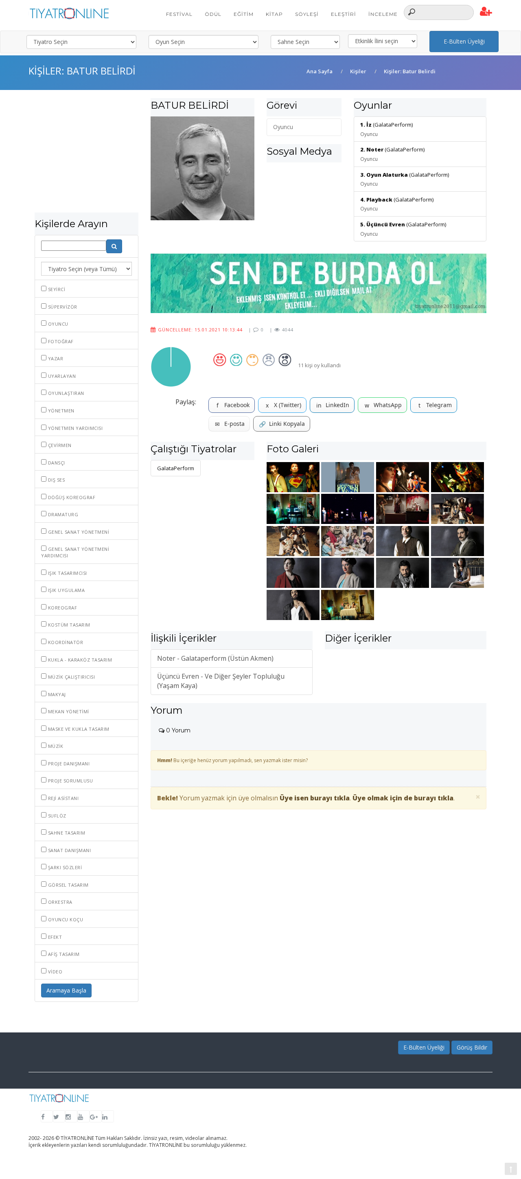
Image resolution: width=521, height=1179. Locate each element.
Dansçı (55, 463)
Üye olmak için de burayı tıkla (402, 797)
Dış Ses (55, 480)
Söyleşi (307, 14)
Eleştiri (343, 14)
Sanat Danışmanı (68, 850)
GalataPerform (175, 468)
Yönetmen (60, 411)
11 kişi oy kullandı (319, 365)
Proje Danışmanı (68, 763)
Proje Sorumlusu (69, 781)
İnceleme (383, 14)
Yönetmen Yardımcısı (74, 428)
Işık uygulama (65, 590)
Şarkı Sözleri (64, 867)
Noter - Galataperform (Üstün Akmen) (215, 658)
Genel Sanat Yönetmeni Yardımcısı (75, 552)
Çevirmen (59, 445)
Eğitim (244, 14)
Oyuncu (57, 324)
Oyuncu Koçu (64, 919)
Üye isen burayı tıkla (315, 797)
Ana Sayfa (319, 71)
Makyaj (56, 694)
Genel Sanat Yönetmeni (77, 532)
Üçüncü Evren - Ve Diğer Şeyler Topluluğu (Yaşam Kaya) (221, 681)
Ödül (213, 14)
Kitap (274, 14)
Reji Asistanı (62, 798)
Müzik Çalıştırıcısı (70, 677)
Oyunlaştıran (65, 393)
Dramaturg (62, 514)
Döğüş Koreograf (70, 497)
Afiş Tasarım (63, 954)
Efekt (54, 937)
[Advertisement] (86, 155)
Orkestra (59, 902)
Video (54, 972)
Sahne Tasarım (65, 833)
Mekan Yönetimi (67, 711)
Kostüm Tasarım (68, 625)
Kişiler (358, 71)
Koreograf (61, 608)
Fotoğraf (60, 341)
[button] (486, 12)
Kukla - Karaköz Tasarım (79, 660)
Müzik (54, 746)
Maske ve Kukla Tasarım (77, 729)
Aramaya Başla (66, 990)
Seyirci (55, 289)
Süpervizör (61, 307)
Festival (179, 14)
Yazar (54, 358)
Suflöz (56, 816)
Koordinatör (64, 642)
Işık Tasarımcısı (66, 573)
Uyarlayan (61, 376)
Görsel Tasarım (67, 885)
